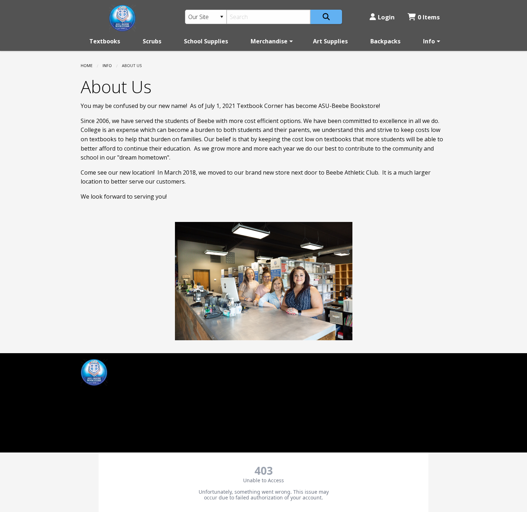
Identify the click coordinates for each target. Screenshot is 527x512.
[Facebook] (89, 396)
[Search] (326, 17)
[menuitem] (105, 41)
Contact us (189, 399)
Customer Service (198, 375)
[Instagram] (105, 396)
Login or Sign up (203, 387)
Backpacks (385, 41)
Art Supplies (330, 41)
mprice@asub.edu (104, 414)
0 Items (429, 17)
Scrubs (152, 41)
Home (86, 65)
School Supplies (206, 41)
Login (386, 17)
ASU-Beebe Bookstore (299, 363)
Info (429, 41)
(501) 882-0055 (288, 375)
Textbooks (104, 41)
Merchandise (269, 41)
